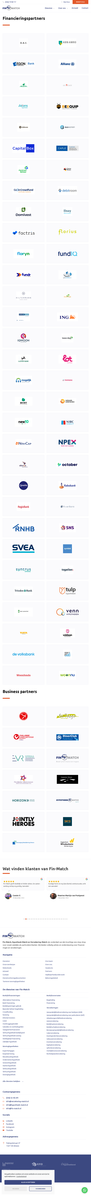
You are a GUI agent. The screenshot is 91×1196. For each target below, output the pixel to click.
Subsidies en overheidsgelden (13, 1027)
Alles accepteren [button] (28, 1182)
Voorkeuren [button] (40, 1188)
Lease (5, 1021)
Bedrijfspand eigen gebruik (12, 1006)
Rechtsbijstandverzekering (56, 1054)
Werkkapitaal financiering (11, 1039)
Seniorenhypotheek (9, 1063)
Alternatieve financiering (11, 1000)
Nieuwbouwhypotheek (10, 1057)
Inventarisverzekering (54, 1042)
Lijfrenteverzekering (54, 1048)
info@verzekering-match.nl (17, 1101)
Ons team (49, 961)
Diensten (6, 961)
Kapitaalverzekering (53, 1045)
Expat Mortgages (8, 1051)
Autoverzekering (52, 1021)
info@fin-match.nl (13, 1108)
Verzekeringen (52, 1008)
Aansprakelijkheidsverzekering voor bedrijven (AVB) (64, 1012)
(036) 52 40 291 (12, 1098)
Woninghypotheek (9, 1075)
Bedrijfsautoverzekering (55, 1024)
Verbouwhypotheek (9, 1069)
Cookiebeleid (21, 1176)
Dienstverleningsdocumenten (14, 978)
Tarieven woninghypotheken (14, 981)
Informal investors (9, 1018)
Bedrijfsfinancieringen (11, 995)
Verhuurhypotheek (9, 1072)
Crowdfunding (8, 1012)
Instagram (10, 1127)
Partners (48, 971)
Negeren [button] (15, 1188)
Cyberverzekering (53, 1033)
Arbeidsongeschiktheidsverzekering (59, 1018)
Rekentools (80, 2)
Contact (6, 975)
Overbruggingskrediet (10, 1024)
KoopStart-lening (8, 1054)
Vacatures (49, 968)
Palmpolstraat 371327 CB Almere (13, 1144)
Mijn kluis (66, 2)
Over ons (48, 964)
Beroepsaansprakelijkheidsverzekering (60, 1030)
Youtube (9, 1130)
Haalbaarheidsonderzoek (55, 975)
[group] (23, 890)
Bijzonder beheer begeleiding (13, 1009)
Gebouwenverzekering (54, 1039)
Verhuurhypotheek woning (12, 1036)
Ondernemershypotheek (11, 1060)
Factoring (6, 1015)
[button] (50, 8)
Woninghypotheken (10, 1046)
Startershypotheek (9, 1066)
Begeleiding (51, 1000)
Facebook (10, 1124)
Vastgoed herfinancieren (11, 1030)
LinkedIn (9, 1121)
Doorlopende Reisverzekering (57, 1036)
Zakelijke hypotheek (10, 1042)
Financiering (51, 1003)
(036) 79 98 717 (10, 2)
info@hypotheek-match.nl (17, 1105)
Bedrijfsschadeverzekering (56, 1027)
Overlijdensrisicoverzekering (57, 1051)
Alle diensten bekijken (13, 1081)
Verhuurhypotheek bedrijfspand (14, 1033)
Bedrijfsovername (54, 995)
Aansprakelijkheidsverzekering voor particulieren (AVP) (65, 1015)
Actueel (6, 971)
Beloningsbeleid (51, 978)
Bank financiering (9, 1003)
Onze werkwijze (9, 964)
